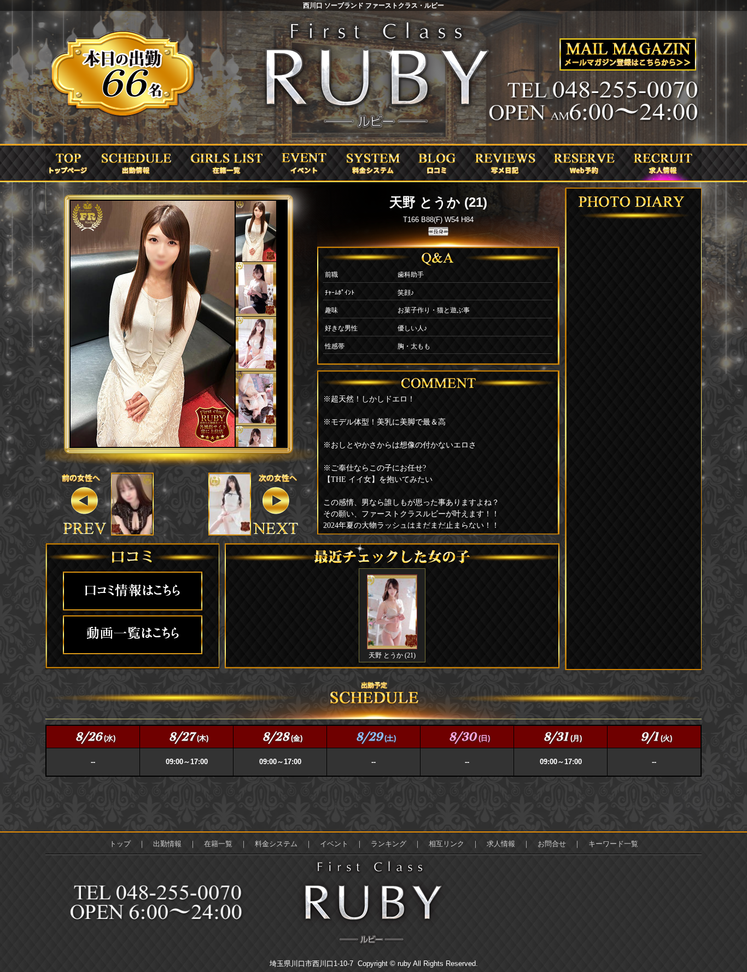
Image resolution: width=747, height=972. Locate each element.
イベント (334, 844)
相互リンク (446, 844)
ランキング (388, 844)
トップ (120, 844)
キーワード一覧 (613, 844)
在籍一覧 (218, 844)
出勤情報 (167, 844)
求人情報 (501, 844)
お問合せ (552, 844)
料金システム (276, 844)
